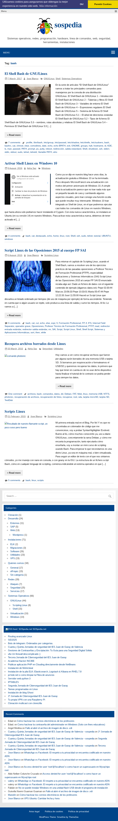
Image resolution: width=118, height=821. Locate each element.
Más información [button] (48, 6)
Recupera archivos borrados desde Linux (35, 343)
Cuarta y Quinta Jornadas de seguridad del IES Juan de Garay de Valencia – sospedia (51, 731)
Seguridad (47, 349)
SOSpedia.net (39, 629)
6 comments (14, 323)
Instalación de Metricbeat (20, 668)
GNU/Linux (49, 78)
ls (5, 149)
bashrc (8, 146)
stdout (13, 152)
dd (62, 394)
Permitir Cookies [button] (103, 4)
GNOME (75, 146)
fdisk (79, 394)
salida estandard (73, 149)
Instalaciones (14, 539)
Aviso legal (34, 812)
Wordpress (18, 534)
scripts (40, 480)
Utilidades (58, 349)
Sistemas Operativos (72, 78)
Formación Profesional (70, 323)
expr (53, 323)
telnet (26, 152)
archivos (32, 394)
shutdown (93, 149)
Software (14, 551)
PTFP (91, 326)
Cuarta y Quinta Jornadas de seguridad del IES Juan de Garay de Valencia (45, 647)
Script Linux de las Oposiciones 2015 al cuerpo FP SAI (45, 250)
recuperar (67, 397)
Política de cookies (54, 812)
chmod (20, 146)
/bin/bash (37, 142)
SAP (12, 526)
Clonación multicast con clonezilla (25, 703)
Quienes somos (16, 563)
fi (57, 323)
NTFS (106, 394)
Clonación (13, 515)
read (97, 326)
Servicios (15, 591)
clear (26, 146)
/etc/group (48, 142)
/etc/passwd (60, 142)
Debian (68, 394)
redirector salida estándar (34, 329)
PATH (24, 149)
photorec (9, 397)
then (37, 332)
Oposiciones (38, 326)
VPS (12, 558)
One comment (15, 394)
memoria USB (95, 394)
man (9, 149)
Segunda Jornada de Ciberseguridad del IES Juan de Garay (38, 685)
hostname (98, 146)
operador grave (22, 326)
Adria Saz (31, 168)
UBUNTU (106, 236)
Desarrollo (13, 518)
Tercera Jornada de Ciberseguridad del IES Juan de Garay (37, 657)
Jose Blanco (32, 78)
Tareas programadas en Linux (23, 689)
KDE (109, 146)
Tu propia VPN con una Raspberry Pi (26, 699)
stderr (106, 149)
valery (11, 780)
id (105, 146)
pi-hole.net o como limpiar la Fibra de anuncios (31, 675)
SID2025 (12, 639)
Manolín (12, 795)
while (43, 332)
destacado (41, 236)
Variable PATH (45, 152)
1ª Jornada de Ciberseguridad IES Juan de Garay (33, 696)
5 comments (14, 480)
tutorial (97, 236)
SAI (54, 329)
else (48, 323)
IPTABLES (13, 682)
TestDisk (9, 400)
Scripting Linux (51, 255)
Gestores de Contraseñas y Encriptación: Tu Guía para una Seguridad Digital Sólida (50, 650)
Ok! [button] (82, 4)
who (55, 152)
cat (13, 146)
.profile (29, 142)
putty (42, 149)
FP (83, 323)
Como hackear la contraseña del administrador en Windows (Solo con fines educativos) (61, 724)
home (56, 236)
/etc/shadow (73, 142)
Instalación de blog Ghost (20, 692)
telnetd (33, 152)
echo (50, 146)
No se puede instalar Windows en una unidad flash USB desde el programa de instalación (63, 787)
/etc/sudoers (97, 142)
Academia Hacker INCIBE (21, 661)
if (86, 323)
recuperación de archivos (26, 397)
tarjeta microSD (90, 397)
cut (37, 323)
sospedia (68, 24)
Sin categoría (17, 574)
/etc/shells (85, 142)
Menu (4, 11)
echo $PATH (60, 146)
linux (62, 236)
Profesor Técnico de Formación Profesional (66, 326)
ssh (100, 149)
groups (84, 146)
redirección (58, 149)
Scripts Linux (15, 411)
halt (90, 146)
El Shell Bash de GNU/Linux (26, 73)
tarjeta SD (104, 397)
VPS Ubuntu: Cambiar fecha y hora (41, 798)
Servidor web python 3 (19, 678)
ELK (12, 544)
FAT (74, 394)
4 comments (14, 236)
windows (9, 239)
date (44, 146)
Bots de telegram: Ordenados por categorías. (30, 643)
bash (106, 142)
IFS (89, 323)
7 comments (14, 142)
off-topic (14, 571)
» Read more (14, 135)
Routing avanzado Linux (20, 636)
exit (68, 146)
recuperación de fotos (50, 397)
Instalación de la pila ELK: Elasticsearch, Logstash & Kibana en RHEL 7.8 (44, 671)
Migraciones (16, 547)
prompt (31, 149)
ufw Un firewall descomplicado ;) (24, 654)
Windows (46, 168)
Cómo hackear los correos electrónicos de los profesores (45, 721)
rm (49, 329)
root (67, 236)
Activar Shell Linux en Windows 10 (31, 163)
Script (59, 329)
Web (12, 530)
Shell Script (87, 329)
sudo (20, 152)
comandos (48, 394)
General (14, 567)
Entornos (14, 523)
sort (32, 332)
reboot (49, 149)
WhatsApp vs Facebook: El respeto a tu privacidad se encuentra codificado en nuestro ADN (64, 780)
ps (37, 149)
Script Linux (69, 329)
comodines (35, 146)
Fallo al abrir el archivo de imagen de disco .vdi (48, 728)
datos (57, 394)
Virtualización (17, 613)
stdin (7, 152)
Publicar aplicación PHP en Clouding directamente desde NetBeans (42, 664)
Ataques (14, 584)
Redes (11, 579)
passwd (16, 149)
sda (80, 397)
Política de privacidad (78, 812)
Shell (58, 78)
